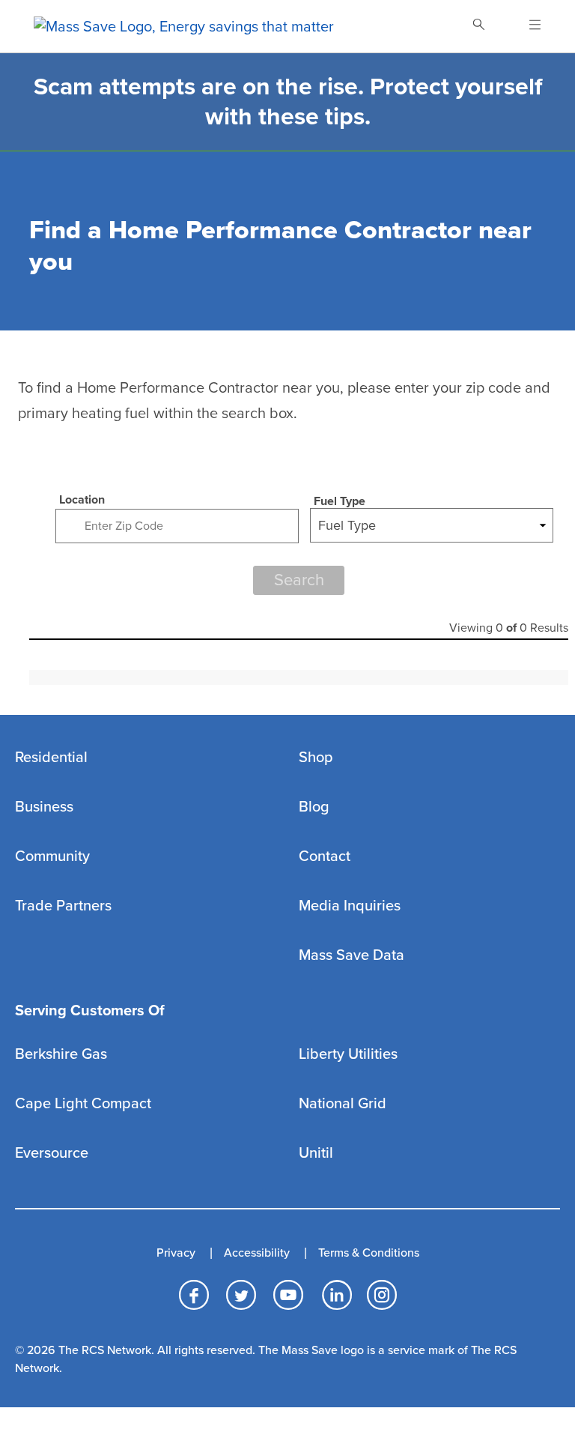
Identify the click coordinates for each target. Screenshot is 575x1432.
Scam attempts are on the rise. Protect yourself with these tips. (288, 102)
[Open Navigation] (526, 26)
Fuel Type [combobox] (347, 525)
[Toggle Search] (478, 26)
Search (299, 580)
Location (82, 500)
